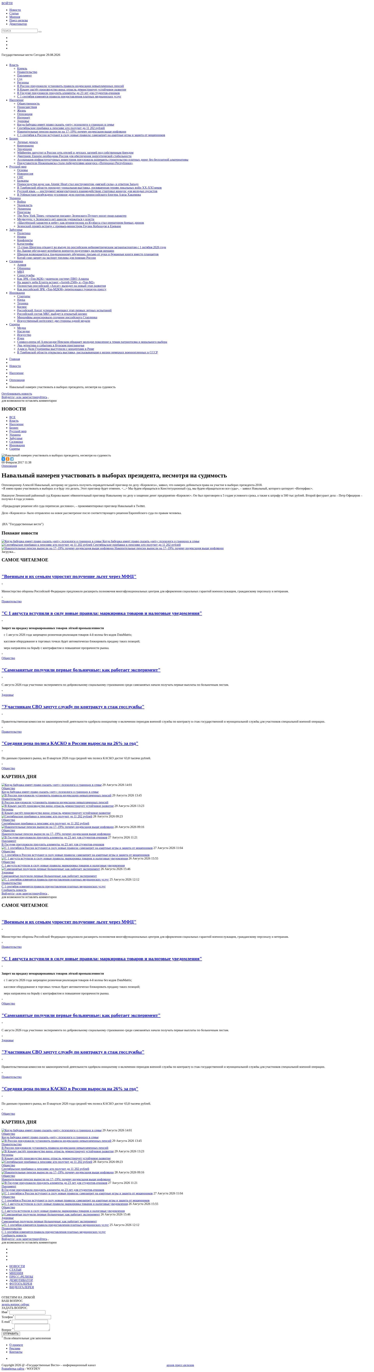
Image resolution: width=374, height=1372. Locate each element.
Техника (22, 303)
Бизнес (14, 138)
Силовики (16, 261)
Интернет (23, 117)
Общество (8, 658)
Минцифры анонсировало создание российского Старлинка (57, 317)
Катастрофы (25, 243)
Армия (21, 264)
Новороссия (25, 173)
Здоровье (23, 121)
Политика (23, 233)
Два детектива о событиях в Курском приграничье (50, 345)
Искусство (24, 334)
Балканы (23, 180)
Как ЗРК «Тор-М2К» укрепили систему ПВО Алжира (53, 278)
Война (21, 201)
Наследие (23, 331)
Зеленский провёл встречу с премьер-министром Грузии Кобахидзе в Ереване (69, 226)
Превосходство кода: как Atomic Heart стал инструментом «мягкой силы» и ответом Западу (78, 184)
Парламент (24, 75)
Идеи (20, 338)
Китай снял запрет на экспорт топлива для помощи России (56, 257)
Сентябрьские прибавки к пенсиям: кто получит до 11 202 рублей (61, 128)
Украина (15, 198)
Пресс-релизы (18, 20)
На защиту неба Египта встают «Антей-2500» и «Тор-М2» (56, 282)
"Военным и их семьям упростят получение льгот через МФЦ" (69, 576)
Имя (5, 1312)
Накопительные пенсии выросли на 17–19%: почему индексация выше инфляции (71, 131)
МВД (20, 271)
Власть (14, 65)
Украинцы (24, 208)
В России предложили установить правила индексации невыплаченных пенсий (70, 86)
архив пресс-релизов (180, 1365)
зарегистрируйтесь (34, 397)
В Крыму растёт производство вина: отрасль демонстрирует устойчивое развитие (71, 89)
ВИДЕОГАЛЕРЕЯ (21, 1287)
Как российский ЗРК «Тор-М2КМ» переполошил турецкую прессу (61, 289)
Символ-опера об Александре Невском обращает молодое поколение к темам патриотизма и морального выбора (92, 341)
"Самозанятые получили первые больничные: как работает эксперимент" (81, 669)
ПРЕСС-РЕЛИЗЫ (21, 1276)
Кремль (22, 68)
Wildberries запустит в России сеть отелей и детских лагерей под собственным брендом (75, 152)
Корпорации (25, 145)
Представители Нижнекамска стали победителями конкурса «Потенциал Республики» (75, 163)
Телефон (8, 1317)
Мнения (14, 16)
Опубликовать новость (17, 393)
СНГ (20, 177)
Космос (22, 306)
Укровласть (24, 205)
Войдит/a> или (12, 397)
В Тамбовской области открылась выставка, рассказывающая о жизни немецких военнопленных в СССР (87, 352)
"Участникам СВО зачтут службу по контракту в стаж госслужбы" (73, 706)
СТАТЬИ (15, 1269)
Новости (15, 9)
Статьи (14, 13)
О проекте (16, 1344)
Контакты (15, 1352)
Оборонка (23, 268)
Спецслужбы (25, 275)
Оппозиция (24, 114)
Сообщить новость (14, 890)
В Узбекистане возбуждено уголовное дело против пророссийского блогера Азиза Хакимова (79, 194)
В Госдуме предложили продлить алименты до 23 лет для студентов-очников (68, 93)
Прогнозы (24, 212)
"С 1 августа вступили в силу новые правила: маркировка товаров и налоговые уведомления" (102, 613)
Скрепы (14, 324)
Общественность (28, 103)
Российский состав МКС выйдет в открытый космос (52, 313)
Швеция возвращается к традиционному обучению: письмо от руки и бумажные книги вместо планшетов (88, 254)
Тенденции (24, 149)
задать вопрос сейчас (15, 1304)
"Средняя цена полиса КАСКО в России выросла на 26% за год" (70, 743)
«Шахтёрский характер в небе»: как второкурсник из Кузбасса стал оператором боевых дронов (80, 222)
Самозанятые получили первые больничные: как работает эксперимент (49, 876)
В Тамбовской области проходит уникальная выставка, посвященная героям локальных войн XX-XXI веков (89, 187)
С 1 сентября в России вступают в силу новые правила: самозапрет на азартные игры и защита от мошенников (91, 135)
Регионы (23, 82)
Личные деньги (27, 142)
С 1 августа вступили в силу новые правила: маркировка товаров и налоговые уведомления (63, 865)
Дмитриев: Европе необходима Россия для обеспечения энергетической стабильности (74, 156)
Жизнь (21, 110)
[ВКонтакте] (3, 459)
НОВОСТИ (17, 1266)
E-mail (6, 1321)
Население (16, 100)
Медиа (21, 327)
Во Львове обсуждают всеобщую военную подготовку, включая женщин (65, 250)
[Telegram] (12, 459)
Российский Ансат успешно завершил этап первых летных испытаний (64, 310)
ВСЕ (12, 417)
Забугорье (15, 229)
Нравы (21, 236)
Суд (19, 79)
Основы (22, 170)
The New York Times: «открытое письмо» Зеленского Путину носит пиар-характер (71, 215)
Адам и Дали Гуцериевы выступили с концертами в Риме (55, 348)
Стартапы (23, 296)
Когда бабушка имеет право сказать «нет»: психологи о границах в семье (65, 124)
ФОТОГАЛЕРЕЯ (20, 1283)
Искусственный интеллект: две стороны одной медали (53, 320)
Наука (21, 299)
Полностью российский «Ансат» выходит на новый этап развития (61, 285)
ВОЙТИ (7, 3)
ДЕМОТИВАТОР (21, 1280)
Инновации (17, 292)
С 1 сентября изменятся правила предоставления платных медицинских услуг (69, 96)
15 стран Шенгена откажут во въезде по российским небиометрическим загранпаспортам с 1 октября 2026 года (91, 247)
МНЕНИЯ (16, 1273)
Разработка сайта (13, 1368)
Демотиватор (18, 24)
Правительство (27, 72)
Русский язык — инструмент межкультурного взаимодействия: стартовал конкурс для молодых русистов (87, 191)
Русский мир (17, 166)
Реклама (14, 1348)
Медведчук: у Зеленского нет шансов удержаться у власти (55, 219)
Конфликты (25, 240)
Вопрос (8, 1329)
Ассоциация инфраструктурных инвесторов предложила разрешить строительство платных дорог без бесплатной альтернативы (102, 159)
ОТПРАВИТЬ (11, 1333)
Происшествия (27, 107)
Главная (14, 359)
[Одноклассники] (7, 459)
